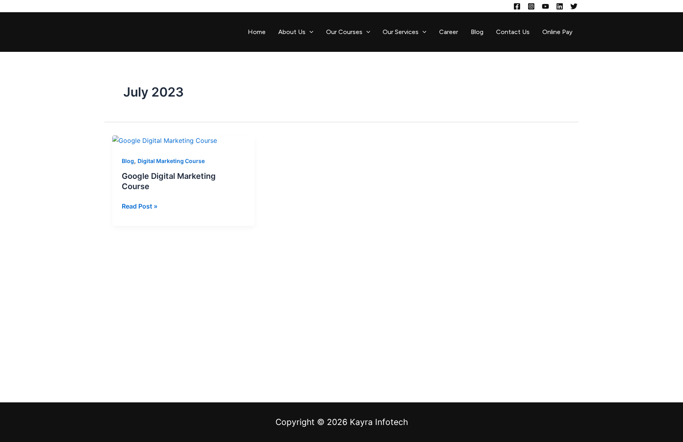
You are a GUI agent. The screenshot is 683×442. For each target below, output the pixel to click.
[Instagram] (531, 6)
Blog (477, 32)
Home (257, 32)
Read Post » (140, 205)
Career (448, 32)
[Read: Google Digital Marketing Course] (164, 140)
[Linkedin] (559, 6)
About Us (292, 32)
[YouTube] (545, 6)
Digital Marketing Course (171, 160)
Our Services (401, 32)
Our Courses (344, 32)
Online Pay (557, 32)
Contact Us (513, 32)
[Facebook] (517, 6)
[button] (309, 32)
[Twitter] (574, 6)
